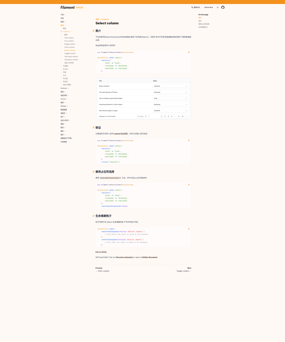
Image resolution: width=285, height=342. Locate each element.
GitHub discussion (149, 257)
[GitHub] (222, 7)
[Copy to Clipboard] (188, 52)
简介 (200, 18)
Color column (102, 271)
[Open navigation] (218, 7)
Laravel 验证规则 (121, 134)
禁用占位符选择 (203, 24)
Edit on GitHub (101, 252)
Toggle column (183, 271)
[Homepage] (68, 7)
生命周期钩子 (203, 27)
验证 (200, 21)
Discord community (124, 257)
